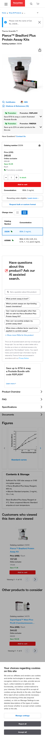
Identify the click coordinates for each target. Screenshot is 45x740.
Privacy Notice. (24, 358)
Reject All (22, 724)
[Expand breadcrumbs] (37, 13)
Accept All (22, 732)
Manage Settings (23, 715)
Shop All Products (15, 13)
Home (4, 13)
